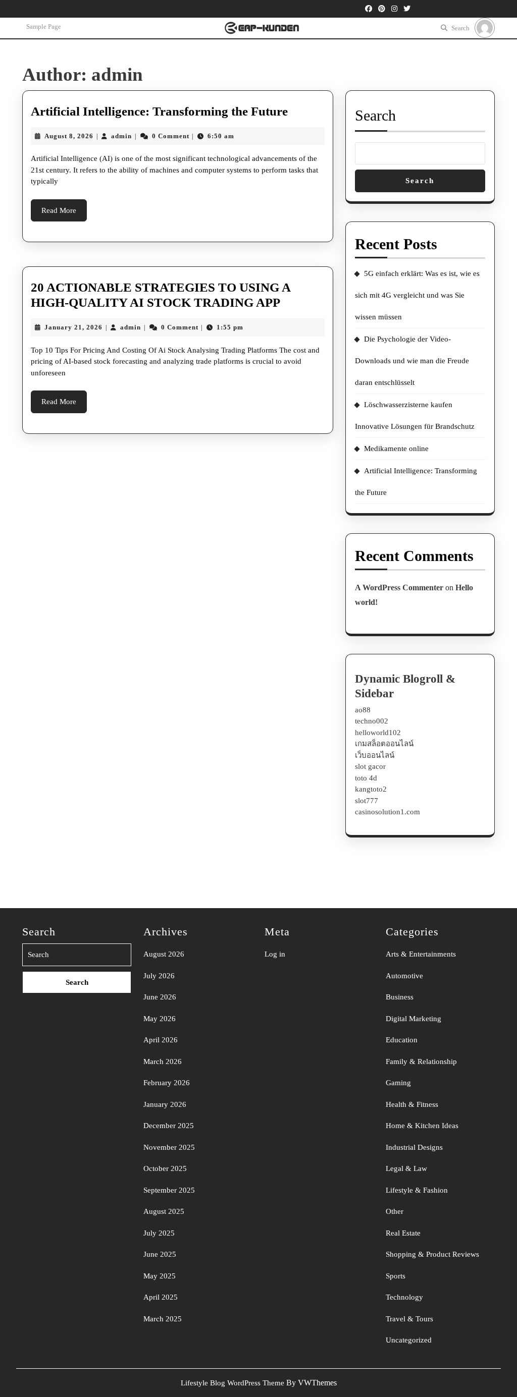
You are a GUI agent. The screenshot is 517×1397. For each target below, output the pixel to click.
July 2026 (159, 976)
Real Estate (403, 1233)
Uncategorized (409, 1340)
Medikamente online (396, 448)
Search (460, 28)
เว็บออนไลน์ (374, 755)
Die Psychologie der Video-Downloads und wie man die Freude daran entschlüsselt (412, 360)
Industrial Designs (414, 1147)
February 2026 (166, 1083)
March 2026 (162, 1061)
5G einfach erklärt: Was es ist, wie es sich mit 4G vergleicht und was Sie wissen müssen (417, 295)
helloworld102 (378, 733)
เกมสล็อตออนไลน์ (384, 744)
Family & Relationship (421, 1061)
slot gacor (370, 766)
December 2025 (168, 1126)
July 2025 (159, 1233)
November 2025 (169, 1147)
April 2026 (160, 1040)
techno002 (371, 721)
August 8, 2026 (68, 136)
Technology (404, 1297)
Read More (64, 214)
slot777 (366, 801)
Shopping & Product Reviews (432, 1254)
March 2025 (162, 1319)
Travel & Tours (409, 1319)
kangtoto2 (371, 789)
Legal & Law (406, 1168)
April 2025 (160, 1297)
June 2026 (159, 997)
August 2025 (163, 1211)
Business (399, 997)
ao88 (363, 710)
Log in (275, 954)
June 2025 (159, 1254)
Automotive (404, 976)
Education (402, 1040)
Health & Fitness (412, 1104)
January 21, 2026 (73, 327)
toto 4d (366, 778)
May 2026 (159, 1019)
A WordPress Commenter (399, 587)
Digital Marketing (413, 1019)
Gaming (398, 1083)
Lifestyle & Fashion (417, 1190)
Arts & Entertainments (421, 954)
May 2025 (159, 1276)
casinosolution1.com (387, 812)
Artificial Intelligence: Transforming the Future (159, 111)
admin (121, 136)
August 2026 (163, 954)
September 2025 (169, 1190)
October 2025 (165, 1168)
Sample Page (43, 26)
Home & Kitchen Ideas (422, 1126)
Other (394, 1211)
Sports (395, 1276)
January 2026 (164, 1104)
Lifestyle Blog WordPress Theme (232, 1383)
